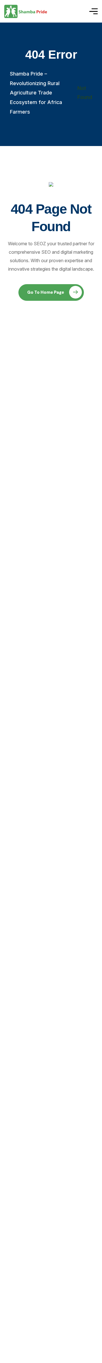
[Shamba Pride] (25, 11)
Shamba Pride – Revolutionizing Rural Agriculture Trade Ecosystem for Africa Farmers (36, 93)
